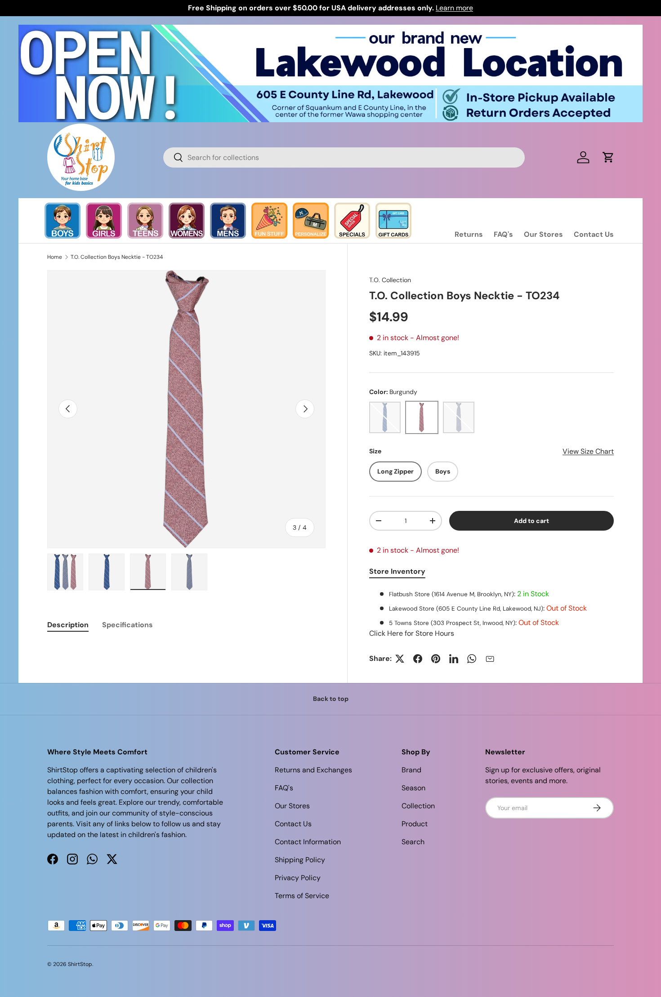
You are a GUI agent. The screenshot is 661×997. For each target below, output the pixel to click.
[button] (608, 157)
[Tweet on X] (400, 659)
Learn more (454, 8)
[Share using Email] (490, 659)
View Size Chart (588, 451)
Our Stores (543, 234)
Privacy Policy (298, 877)
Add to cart (531, 521)
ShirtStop (80, 964)
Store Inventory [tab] (397, 571)
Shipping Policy (300, 859)
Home (54, 257)
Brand (411, 770)
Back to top (330, 699)
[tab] (68, 625)
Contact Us (594, 234)
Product (415, 824)
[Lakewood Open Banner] (330, 30)
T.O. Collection (390, 280)
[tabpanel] (491, 614)
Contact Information (308, 841)
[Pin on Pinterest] (436, 659)
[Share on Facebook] (418, 659)
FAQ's (503, 234)
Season (413, 788)
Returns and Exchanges (313, 770)
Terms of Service (302, 895)
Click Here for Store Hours (411, 633)
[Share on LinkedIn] (454, 659)
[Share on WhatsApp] (472, 659)
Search (413, 841)
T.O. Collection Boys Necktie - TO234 (117, 257)
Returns (469, 234)
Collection (418, 806)
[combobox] (344, 157)
